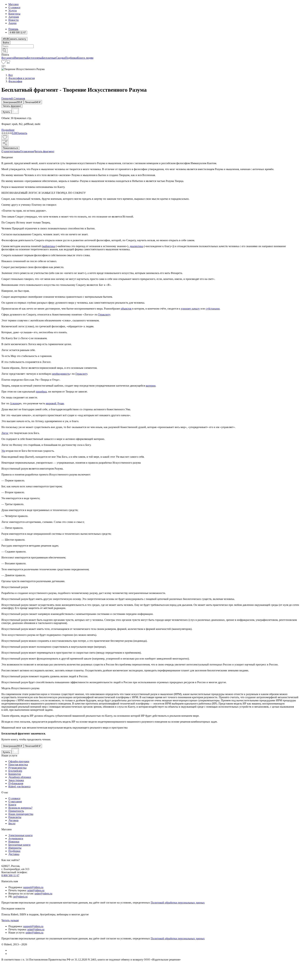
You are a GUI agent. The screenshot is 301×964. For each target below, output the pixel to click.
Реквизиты (14, 817)
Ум (3, 450)
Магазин (13, 4)
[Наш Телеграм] (9, 953)
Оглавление (27, 151)
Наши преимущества (20, 814)
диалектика (136, 246)
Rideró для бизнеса (19, 786)
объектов (126, 308)
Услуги (12, 10)
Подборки (71, 57)
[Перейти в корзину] (8, 62)
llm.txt (11, 823)
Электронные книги (20, 835)
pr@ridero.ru (20, 896)
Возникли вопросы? (20, 807)
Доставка (13, 854)
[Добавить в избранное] (4, 137)
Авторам (13, 16)
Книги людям (85, 57)
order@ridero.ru (43, 893)
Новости (13, 19)
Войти (6, 42)
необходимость (61, 373)
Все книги (7, 57)
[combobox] (150, 46)
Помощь (13, 29)
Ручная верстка (17, 767)
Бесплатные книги (19, 844)
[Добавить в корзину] (15, 111)
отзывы (15, 151)
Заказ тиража (16, 780)
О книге (6, 151)
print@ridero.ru (35, 890)
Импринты (20, 57)
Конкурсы (14, 13)
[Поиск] (4, 50)
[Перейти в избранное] (3, 62)
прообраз (41, 391)
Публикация (15, 783)
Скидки (60, 57)
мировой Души (55, 403)
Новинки (13, 841)
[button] (150, 50)
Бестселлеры (34, 57)
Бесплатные (49, 57)
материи (151, 385)
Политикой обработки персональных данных (178, 902)
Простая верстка (18, 764)
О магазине (15, 801)
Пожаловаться (10, 148)
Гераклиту (104, 314)
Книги (12, 804)
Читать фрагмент (12, 106)
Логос (5, 433)
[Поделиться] (4, 143)
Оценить (22, 133)
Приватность (16, 810)
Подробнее (7, 129)
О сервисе (14, 7)
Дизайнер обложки (19, 777)
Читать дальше (10, 920)
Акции (12, 23)
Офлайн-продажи (18, 761)
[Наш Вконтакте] (10, 950)
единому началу (190, 308)
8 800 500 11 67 (10, 875)
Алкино (14, 403)
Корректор (14, 773)
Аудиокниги (15, 838)
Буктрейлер (15, 770)
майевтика (49, 246)
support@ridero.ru (33, 887)
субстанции (213, 308)
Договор (13, 820)
